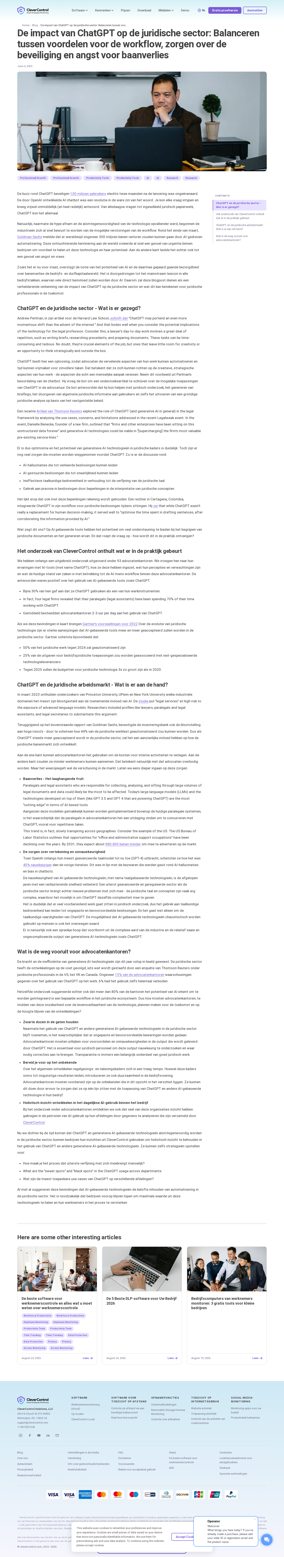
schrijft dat (119, 318)
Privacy (52, 1341)
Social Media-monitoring (242, 1399)
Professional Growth (33, 178)
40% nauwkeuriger (37, 865)
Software (78, 10)
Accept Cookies (187, 1537)
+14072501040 (26, 1427)
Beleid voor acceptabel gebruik (137, 1469)
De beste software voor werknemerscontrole (183, 1460)
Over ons (22, 1458)
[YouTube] (39, 1435)
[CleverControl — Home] (32, 10)
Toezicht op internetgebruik (205, 1399)
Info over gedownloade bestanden (88, 1463)
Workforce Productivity (37, 1315)
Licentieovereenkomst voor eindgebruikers (236, 1460)
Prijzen (125, 10)
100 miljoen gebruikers (88, 194)
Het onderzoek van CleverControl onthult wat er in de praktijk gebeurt (240, 216)
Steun (172, 1452)
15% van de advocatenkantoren (139, 975)
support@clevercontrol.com (32, 1422)
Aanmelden (255, 10)
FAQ (120, 1452)
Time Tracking (32, 1335)
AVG (171, 1467)
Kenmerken (103, 10)
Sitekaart (225, 1467)
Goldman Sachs (29, 237)
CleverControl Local (83, 1419)
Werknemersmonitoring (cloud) (85, 1406)
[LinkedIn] (48, 1435)
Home (26, 25)
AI (148, 178)
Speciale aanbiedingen (233, 1473)
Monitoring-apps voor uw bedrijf (246, 1410)
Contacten (226, 1452)
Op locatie (77, 1413)
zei (155, 506)
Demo (185, 10)
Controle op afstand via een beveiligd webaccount (127, 1410)
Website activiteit (201, 1408)
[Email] (57, 1435)
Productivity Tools (97, 178)
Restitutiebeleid (77, 1469)
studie (143, 701)
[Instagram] (20, 1435)
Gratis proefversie (225, 10)
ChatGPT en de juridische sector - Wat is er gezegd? (238, 205)
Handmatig (74, 1458)
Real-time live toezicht (124, 1417)
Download (144, 10)
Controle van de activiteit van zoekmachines (208, 1421)
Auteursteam (24, 1463)
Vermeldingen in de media (83, 1452)
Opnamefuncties (165, 1397)
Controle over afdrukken (165, 1419)
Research (172, 178)
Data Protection (77, 1335)
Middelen (165, 10)
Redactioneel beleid (29, 1475)
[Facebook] (29, 1435)
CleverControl (34, 1122)
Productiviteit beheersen (245, 1417)
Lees (86, 1358)
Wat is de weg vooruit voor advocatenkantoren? (232, 238)
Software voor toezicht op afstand (129, 1399)
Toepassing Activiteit (203, 1413)
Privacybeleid (25, 1469)
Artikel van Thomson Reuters (59, 411)
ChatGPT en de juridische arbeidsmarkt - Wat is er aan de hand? (240, 227)
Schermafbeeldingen (164, 1404)
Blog (35, 25)
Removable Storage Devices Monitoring (168, 1412)
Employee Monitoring (36, 1322)
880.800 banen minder (123, 844)
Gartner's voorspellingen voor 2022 (110, 624)
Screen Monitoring (34, 1348)
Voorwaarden (126, 1463)
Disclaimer (124, 1458)
